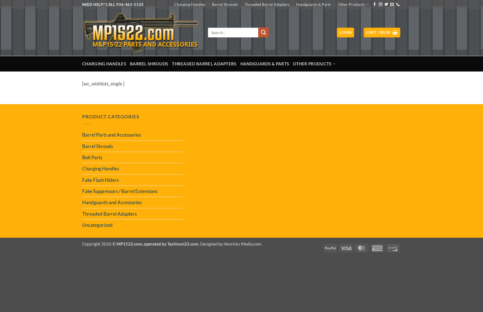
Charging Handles (189, 4)
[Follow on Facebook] (375, 5)
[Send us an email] (392, 5)
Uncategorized (97, 225)
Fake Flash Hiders (100, 180)
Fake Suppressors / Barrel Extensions (119, 191)
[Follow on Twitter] (386, 5)
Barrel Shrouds (225, 4)
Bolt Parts (92, 157)
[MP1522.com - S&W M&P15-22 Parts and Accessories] (141, 32)
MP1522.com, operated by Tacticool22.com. (158, 243)
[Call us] (398, 5)
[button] (345, 32)
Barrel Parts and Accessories (111, 135)
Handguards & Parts (313, 4)
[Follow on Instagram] (380, 5)
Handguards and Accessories (112, 202)
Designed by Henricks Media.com (230, 243)
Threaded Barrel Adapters (267, 4)
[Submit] (263, 32)
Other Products (351, 4)
